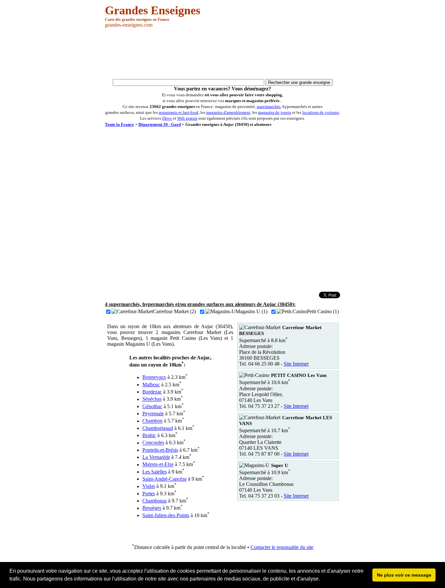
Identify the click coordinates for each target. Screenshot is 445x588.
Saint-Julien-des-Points (165, 515)
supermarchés (268, 106)
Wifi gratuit (187, 118)
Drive (167, 118)
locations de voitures (320, 112)
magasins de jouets (274, 112)
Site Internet (296, 364)
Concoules (153, 443)
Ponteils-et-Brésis (160, 450)
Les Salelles (154, 471)
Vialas (148, 486)
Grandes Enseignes (152, 10)
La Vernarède (156, 457)
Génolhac (152, 406)
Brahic (149, 435)
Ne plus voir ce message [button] (404, 575)
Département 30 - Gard (159, 124)
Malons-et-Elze (158, 464)
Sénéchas (152, 399)
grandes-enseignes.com (128, 25)
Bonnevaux (154, 377)
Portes (148, 493)
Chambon (152, 421)
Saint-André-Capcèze (164, 479)
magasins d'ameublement (228, 112)
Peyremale (153, 413)
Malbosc (151, 384)
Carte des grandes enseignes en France (137, 19)
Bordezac (152, 391)
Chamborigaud (157, 428)
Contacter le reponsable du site (282, 547)
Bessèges (151, 508)
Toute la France (119, 124)
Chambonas (154, 500)
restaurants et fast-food (178, 112)
